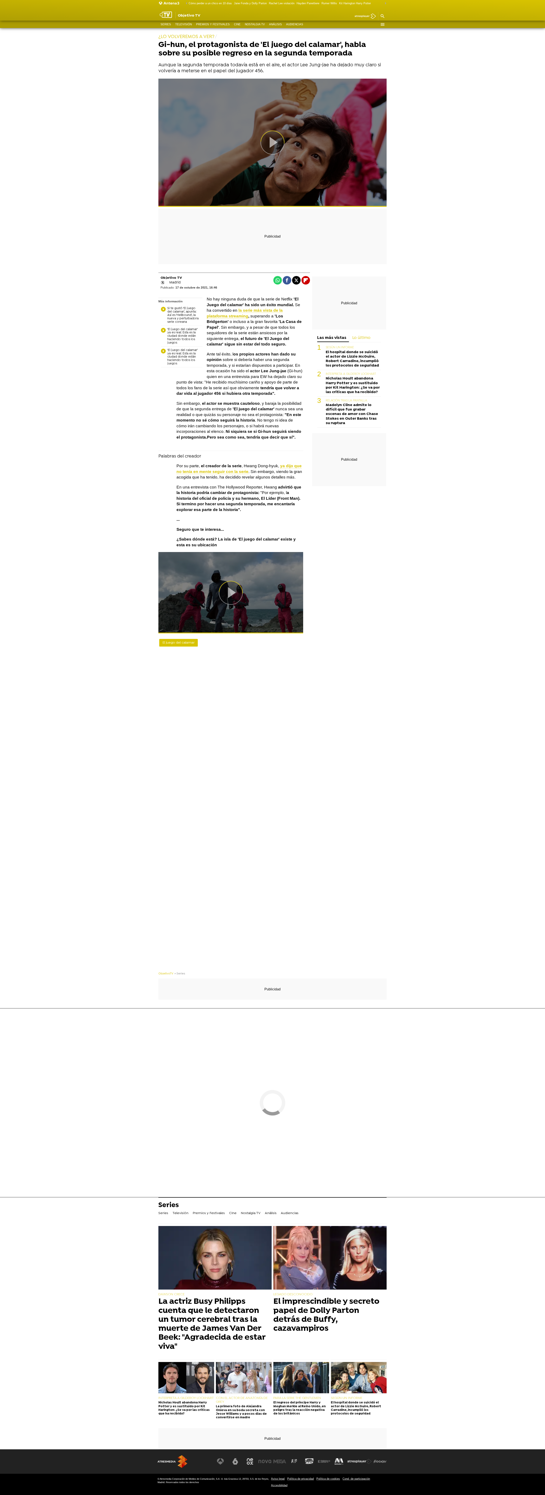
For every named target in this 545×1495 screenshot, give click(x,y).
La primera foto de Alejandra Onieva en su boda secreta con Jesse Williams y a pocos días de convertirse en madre (241, 1412)
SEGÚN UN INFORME (340, 347)
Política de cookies (328, 1478)
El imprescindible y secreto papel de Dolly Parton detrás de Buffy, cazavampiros (326, 1315)
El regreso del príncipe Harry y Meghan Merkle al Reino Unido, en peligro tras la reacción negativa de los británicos (299, 1408)
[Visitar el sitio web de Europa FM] (324, 1461)
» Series (180, 973)
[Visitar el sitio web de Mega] (279, 1461)
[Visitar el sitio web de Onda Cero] (309, 1461)
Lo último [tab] (361, 338)
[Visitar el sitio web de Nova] (264, 1461)
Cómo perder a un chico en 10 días (210, 3)
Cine (237, 24)
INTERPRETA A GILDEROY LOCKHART (351, 374)
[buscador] (382, 16)
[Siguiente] (384, 3)
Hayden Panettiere (308, 3)
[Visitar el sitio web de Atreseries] (294, 1461)
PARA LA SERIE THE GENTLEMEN (297, 1398)
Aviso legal (278, 1478)
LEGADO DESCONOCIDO (293, 1294)
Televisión (183, 24)
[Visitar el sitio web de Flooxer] (380, 1461)
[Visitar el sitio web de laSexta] (235, 1461)
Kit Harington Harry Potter (355, 3)
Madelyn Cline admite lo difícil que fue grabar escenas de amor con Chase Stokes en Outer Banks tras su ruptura (352, 414)
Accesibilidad (279, 1485)
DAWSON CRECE (171, 1294)
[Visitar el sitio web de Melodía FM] (339, 1461)
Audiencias (294, 24)
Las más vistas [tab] (331, 338)
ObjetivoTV (165, 973)
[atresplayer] (363, 16)
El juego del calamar (178, 643)
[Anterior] (185, 3)
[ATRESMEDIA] (172, 1462)
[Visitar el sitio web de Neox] (250, 1461)
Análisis (275, 24)
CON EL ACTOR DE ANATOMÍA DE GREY (242, 1400)
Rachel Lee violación (281, 3)
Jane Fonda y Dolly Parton (250, 3)
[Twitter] (163, 282)
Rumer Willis (329, 3)
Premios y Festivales (213, 24)
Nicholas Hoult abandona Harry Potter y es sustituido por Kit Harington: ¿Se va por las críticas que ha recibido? (353, 385)
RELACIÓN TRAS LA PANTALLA (346, 400)
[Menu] (382, 24)
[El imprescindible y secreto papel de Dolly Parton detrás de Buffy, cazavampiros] (330, 1258)
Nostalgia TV (255, 24)
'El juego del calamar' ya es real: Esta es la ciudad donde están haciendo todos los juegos (182, 336)
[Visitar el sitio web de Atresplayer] (359, 1461)
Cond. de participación (356, 1478)
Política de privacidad (300, 1478)
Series (166, 24)
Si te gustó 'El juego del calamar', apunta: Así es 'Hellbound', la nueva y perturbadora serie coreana (183, 315)
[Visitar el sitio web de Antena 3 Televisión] (220, 1461)
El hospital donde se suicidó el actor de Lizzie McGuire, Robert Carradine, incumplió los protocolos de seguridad (352, 359)
